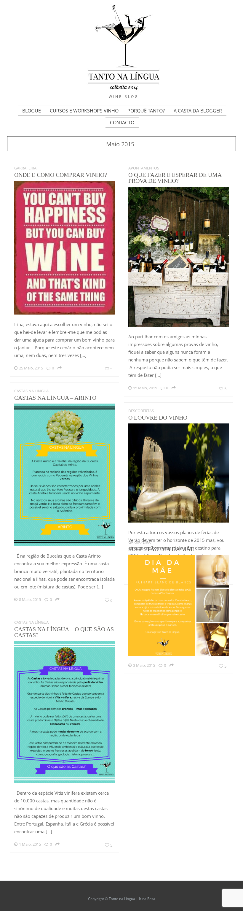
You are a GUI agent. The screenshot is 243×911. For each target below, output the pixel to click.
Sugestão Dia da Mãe (161, 549)
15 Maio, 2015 (145, 388)
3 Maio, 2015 (144, 665)
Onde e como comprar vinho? (60, 175)
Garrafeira (25, 168)
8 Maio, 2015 (30, 599)
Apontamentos (143, 168)
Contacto (122, 122)
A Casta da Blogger (198, 110)
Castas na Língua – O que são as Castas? (64, 632)
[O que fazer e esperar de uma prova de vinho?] (178, 325)
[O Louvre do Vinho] (178, 521)
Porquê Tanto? (146, 110)
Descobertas (141, 410)
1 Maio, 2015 (30, 844)
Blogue (31, 110)
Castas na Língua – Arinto (55, 397)
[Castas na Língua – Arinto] (64, 544)
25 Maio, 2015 (31, 368)
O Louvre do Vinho (157, 417)
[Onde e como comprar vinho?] (64, 313)
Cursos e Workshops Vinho (84, 110)
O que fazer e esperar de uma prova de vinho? (174, 178)
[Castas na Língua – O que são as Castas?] (64, 781)
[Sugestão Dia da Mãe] (178, 654)
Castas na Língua (31, 390)
